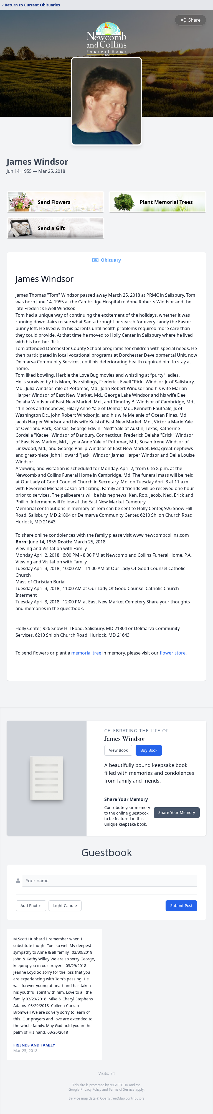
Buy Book (148, 750)
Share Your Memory (176, 812)
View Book (118, 750)
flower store (173, 653)
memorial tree (86, 653)
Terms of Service (122, 1089)
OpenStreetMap (112, 1098)
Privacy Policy (90, 1089)
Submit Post (181, 905)
